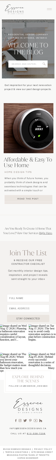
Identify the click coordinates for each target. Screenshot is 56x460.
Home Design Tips (18, 172)
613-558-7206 (36, 433)
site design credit (42, 452)
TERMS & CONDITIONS (16, 452)
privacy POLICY (43, 449)
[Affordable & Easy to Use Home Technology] (28, 128)
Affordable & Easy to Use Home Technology (28, 165)
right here (45, 233)
